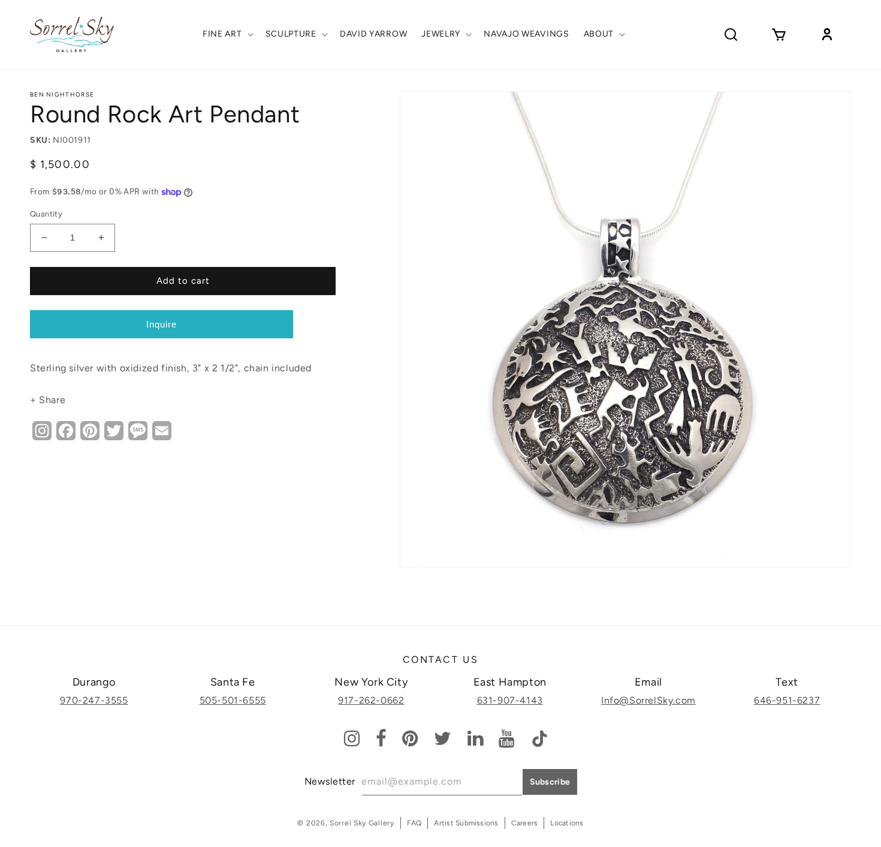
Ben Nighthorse (62, 94)
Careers (524, 823)
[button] (226, 34)
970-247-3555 (94, 700)
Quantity (46, 213)
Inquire (161, 324)
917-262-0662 (371, 700)
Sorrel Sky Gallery (362, 823)
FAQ (414, 823)
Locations (566, 823)
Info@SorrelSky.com (648, 700)
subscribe (550, 782)
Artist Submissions (466, 823)
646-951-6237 (787, 700)
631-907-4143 (510, 700)
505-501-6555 (233, 700)
